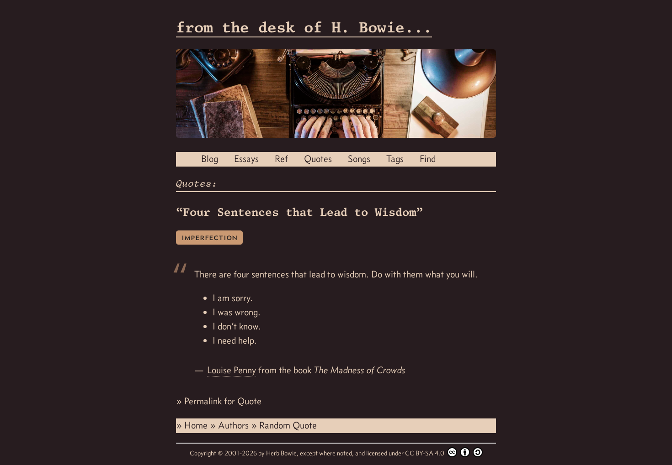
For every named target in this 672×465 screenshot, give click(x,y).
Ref (281, 159)
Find (428, 159)
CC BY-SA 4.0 (425, 453)
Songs (359, 159)
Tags (395, 159)
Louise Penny (231, 370)
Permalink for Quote (222, 401)
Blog (209, 159)
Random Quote (288, 425)
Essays (246, 159)
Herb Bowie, (283, 453)
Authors (234, 425)
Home (197, 425)
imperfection (209, 237)
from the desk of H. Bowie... (304, 27)
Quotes (318, 159)
